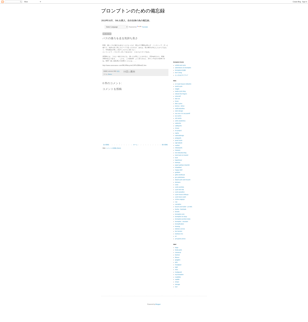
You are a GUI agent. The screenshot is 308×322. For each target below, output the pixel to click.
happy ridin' (179, 170)
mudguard (178, 272)
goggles (177, 260)
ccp (176, 202)
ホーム (135, 145)
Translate (145, 27)
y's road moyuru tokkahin (183, 84)
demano (177, 182)
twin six (177, 99)
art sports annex (180, 239)
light (176, 267)
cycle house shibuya (181, 194)
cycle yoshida (179, 187)
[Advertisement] (185, 45)
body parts (178, 250)
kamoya (177, 162)
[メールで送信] (125, 71)
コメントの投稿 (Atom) (113, 148)
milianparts (178, 148)
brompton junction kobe (182, 219)
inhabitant (178, 167)
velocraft (178, 96)
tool (176, 287)
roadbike (178, 277)
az (176, 236)
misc (176, 269)
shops (177, 282)
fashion (177, 255)
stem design (179, 111)
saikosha (178, 123)
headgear (178, 265)
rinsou (177, 128)
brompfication (179, 224)
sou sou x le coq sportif (182, 113)
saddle (177, 279)
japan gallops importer (182, 165)
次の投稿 (106, 145)
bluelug (177, 226)
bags (176, 247)
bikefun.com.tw (180, 229)
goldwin (177, 172)
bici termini (178, 231)
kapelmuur (178, 160)
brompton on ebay (181, 216)
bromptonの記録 (180, 70)
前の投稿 (165, 145)
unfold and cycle (180, 65)
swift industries (180, 108)
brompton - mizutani (181, 221)
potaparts (178, 138)
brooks (177, 211)
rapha (177, 133)
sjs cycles (178, 116)
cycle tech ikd (179, 189)
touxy (177, 101)
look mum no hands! (181, 155)
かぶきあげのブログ (181, 75)
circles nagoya (180, 199)
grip (176, 262)
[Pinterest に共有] (134, 71)
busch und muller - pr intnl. (183, 207)
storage (177, 284)
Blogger (157, 304)
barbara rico (179, 234)
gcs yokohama (180, 177)
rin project (178, 130)
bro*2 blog (178, 72)
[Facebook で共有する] (131, 71)
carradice (178, 204)
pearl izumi (178, 140)
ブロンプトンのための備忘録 (133, 10)
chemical (178, 252)
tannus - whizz (179, 106)
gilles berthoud (180, 175)
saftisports (178, 126)
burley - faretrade (180, 209)
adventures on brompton (183, 68)
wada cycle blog (180, 91)
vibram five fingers (181, 94)
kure (176, 158)
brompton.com (179, 214)
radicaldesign (179, 135)
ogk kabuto (178, 143)
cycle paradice (180, 192)
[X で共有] (129, 71)
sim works (178, 118)
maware (177, 150)
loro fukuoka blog (180, 153)
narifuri (177, 145)
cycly (176, 185)
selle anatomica (180, 121)
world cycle (178, 86)
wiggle (177, 89)
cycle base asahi (180, 197)
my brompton (179, 274)
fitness (110, 74)
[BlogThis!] (127, 71)
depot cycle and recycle (182, 180)
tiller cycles (178, 103)
